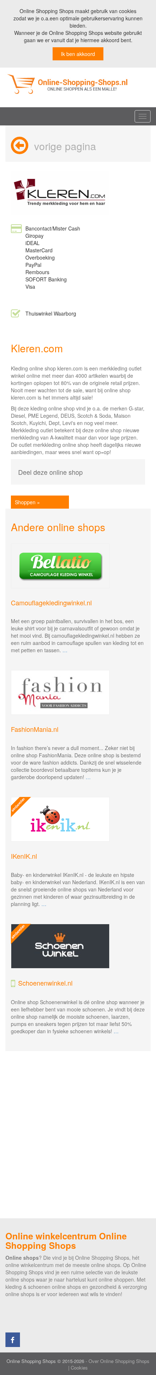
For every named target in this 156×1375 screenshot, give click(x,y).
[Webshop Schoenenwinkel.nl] (78, 946)
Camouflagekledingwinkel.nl (51, 602)
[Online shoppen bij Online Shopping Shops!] (78, 84)
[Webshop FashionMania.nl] (78, 692)
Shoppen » (27, 502)
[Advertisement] (78, 1135)
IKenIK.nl (24, 856)
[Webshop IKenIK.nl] (78, 819)
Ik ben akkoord (78, 53)
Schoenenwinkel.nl (45, 982)
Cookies (79, 1367)
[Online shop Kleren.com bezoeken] (60, 191)
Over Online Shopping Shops (119, 1361)
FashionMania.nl (34, 729)
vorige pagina (65, 146)
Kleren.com (37, 348)
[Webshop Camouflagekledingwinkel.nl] (78, 566)
